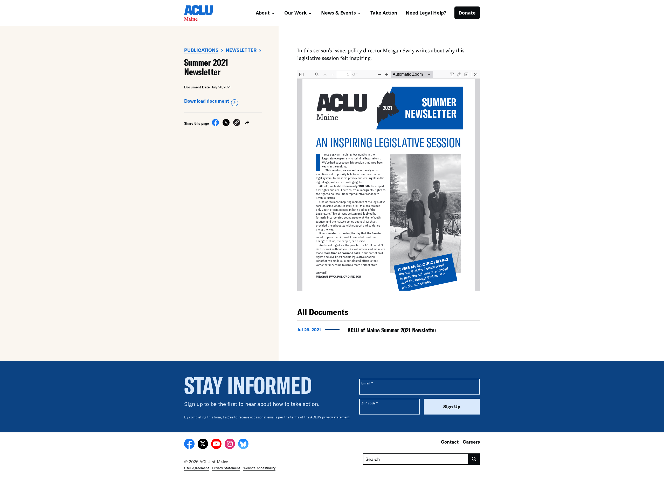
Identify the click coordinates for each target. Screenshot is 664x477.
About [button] (263, 13)
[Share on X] (226, 124)
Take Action (383, 13)
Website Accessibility (259, 468)
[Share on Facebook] (215, 124)
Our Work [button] (295, 13)
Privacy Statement (226, 468)
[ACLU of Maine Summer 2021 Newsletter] (388, 331)
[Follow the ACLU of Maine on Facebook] (189, 445)
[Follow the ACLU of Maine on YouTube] (216, 445)
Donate (467, 13)
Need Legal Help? (426, 13)
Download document (206, 101)
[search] (474, 459)
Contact (450, 442)
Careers (471, 442)
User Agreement (196, 468)
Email (366, 383)
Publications (201, 50)
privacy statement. (336, 417)
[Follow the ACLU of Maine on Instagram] (230, 445)
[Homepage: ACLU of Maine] (202, 13)
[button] (236, 123)
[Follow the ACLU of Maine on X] (203, 445)
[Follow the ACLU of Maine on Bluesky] (243, 445)
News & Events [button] (338, 13)
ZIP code (369, 403)
